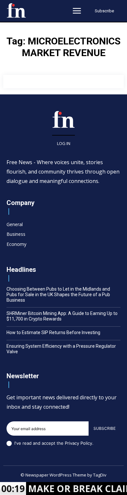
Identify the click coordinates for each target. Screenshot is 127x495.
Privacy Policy (78, 443)
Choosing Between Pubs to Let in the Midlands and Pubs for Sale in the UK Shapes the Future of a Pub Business (58, 294)
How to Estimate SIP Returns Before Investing (53, 332)
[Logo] (16, 10)
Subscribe (104, 428)
